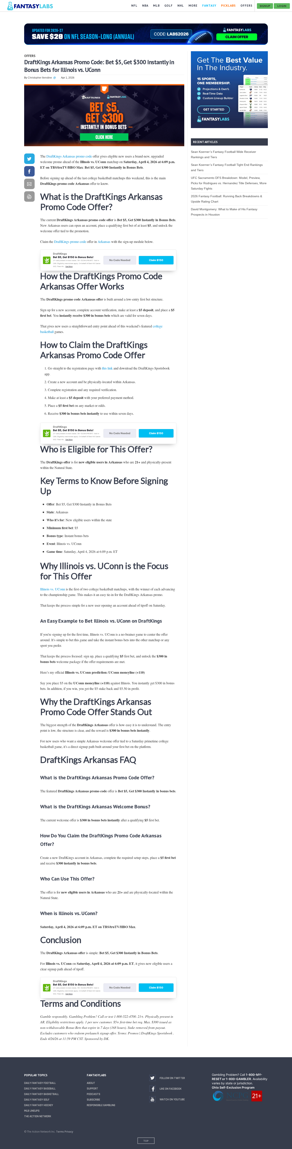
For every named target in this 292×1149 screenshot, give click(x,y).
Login (281, 5)
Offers (29, 56)
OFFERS (246, 5)
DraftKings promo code (70, 241)
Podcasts (93, 1094)
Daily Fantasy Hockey (38, 1105)
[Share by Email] (29, 185)
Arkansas (104, 241)
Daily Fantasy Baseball (40, 1089)
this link (107, 368)
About (91, 1083)
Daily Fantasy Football (40, 1083)
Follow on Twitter (172, 1078)
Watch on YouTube (172, 1099)
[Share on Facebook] (29, 172)
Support (92, 1089)
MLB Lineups (32, 1111)
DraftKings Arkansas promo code (69, 156)
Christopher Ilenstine (40, 77)
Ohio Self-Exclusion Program (233, 1087)
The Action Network (37, 1116)
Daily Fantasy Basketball (41, 1094)
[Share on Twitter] (29, 160)
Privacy (69, 1131)
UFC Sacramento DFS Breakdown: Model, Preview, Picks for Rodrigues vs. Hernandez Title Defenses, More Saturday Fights (229, 183)
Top (146, 1140)
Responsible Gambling (101, 1105)
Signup (265, 5)
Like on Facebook (170, 1089)
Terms (60, 1131)
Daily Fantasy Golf (36, 1100)
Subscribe (93, 1100)
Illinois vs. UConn (52, 589)
